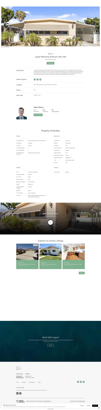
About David (24, 382)
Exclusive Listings (32, 382)
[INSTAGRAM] (81, 382)
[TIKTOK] (84, 382)
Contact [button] (50, 345)
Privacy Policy (81, 401)
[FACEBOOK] (78, 382)
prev (5, 43)
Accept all (95, 405)
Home (17, 382)
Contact (39, 382)
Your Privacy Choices (50, 408)
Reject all (82, 405)
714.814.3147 (45, 111)
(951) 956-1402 (19, 376)
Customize (88, 405)
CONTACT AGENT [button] (38, 114)
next (8, 43)
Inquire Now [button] (50, 63)
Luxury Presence (47, 401)
